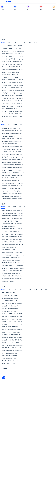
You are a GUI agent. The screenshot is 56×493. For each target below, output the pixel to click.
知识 (20, 289)
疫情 (9, 289)
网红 (20, 207)
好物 (25, 289)
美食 (41, 289)
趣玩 (30, 42)
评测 (21, 124)
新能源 (15, 124)
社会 (14, 289)
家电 (35, 42)
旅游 (30, 289)
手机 (14, 42)
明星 (14, 207)
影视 (9, 207)
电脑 (9, 42)
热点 (25, 207)
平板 (20, 42)
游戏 (46, 289)
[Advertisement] (28, 23)
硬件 (25, 42)
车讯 (9, 124)
